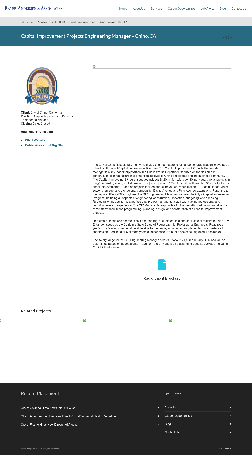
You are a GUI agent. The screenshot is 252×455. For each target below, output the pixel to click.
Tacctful (227, 448)
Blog (168, 424)
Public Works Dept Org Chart (45, 145)
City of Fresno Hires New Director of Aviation (50, 424)
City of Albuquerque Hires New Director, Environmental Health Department (69, 416)
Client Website (35, 140)
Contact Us (172, 432)
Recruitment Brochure (162, 278)
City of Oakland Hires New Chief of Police (48, 408)
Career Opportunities (178, 415)
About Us (171, 407)
